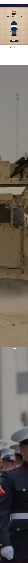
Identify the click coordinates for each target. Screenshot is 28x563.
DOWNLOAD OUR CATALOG (23, 5)
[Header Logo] (5, 1)
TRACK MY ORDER (3, 5)
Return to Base (14, 40)
